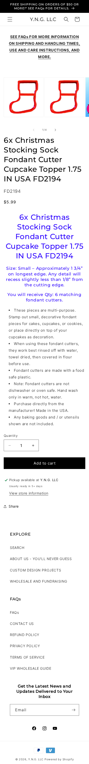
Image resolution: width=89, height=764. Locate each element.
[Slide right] (55, 129)
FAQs (14, 612)
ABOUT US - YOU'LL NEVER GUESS (41, 559)
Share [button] (14, 506)
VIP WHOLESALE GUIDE (30, 668)
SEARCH (17, 547)
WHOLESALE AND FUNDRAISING (38, 581)
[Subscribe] (73, 710)
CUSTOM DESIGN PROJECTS (35, 570)
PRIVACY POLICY (25, 646)
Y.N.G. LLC (36, 759)
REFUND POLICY (24, 635)
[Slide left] (33, 129)
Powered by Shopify (59, 759)
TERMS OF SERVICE (27, 657)
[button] (9, 19)
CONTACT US (22, 623)
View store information (28, 493)
